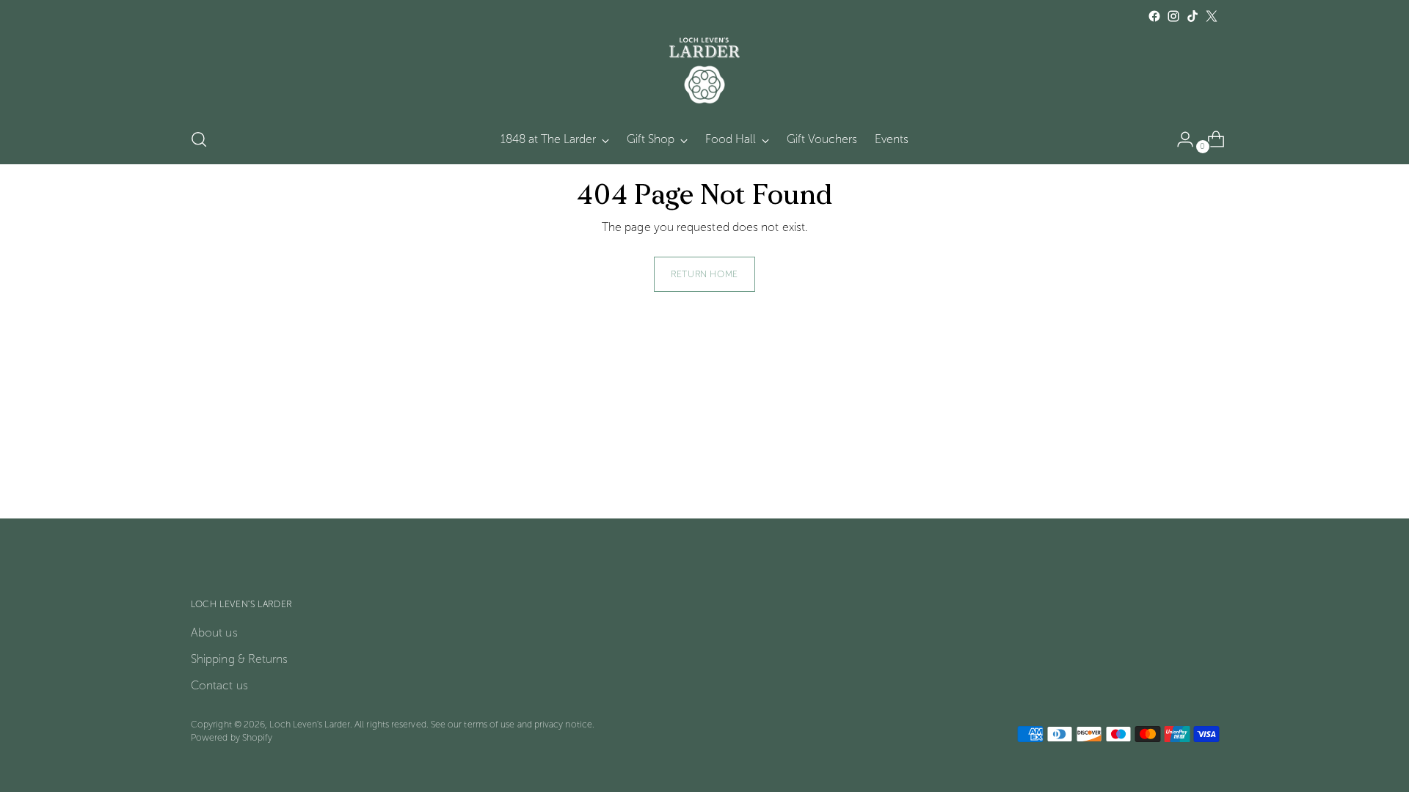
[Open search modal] (199, 139)
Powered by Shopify (231, 737)
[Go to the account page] (1179, 139)
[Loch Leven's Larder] (704, 70)
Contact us (219, 685)
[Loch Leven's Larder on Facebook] (1154, 16)
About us (214, 632)
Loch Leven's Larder (309, 724)
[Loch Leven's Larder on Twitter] (1211, 16)
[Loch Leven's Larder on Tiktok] (1192, 16)
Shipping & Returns (239, 659)
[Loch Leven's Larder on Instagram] (1173, 16)
